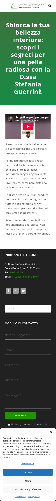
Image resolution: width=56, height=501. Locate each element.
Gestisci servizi (27, 463)
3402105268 (16, 272)
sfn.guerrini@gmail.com (25, 276)
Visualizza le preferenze (28, 489)
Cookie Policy (20, 496)
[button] (51, 432)
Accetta (28, 472)
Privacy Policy (34, 496)
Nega (28, 480)
